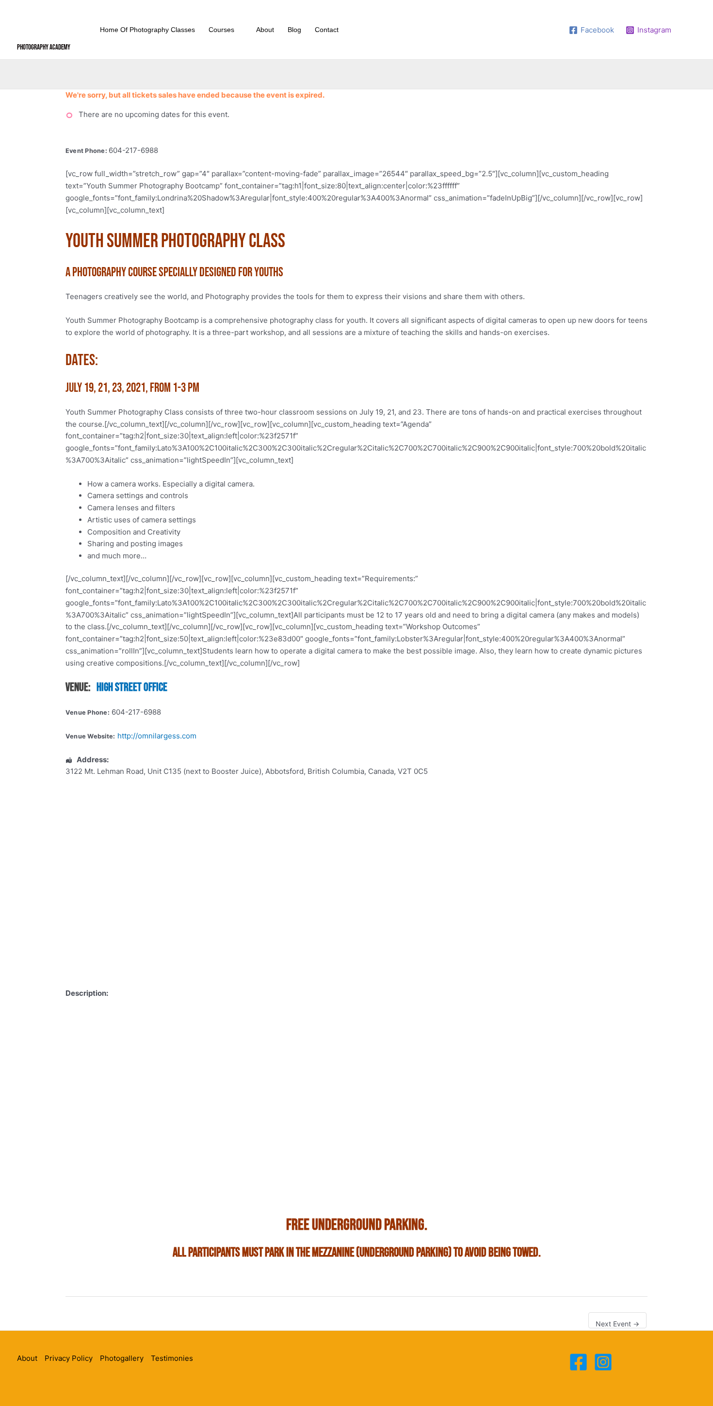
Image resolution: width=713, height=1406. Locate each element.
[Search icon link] (690, 29)
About (27, 1358)
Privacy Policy (69, 1358)
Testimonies (172, 1358)
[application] (238, 30)
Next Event (617, 1324)
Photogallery (122, 1358)
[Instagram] (603, 1362)
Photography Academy (43, 47)
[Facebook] (578, 1362)
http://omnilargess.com (156, 735)
